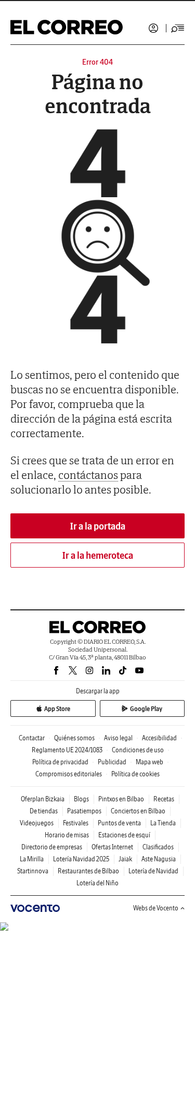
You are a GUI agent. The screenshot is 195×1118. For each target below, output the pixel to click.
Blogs (81, 799)
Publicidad (112, 762)
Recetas (163, 799)
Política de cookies (135, 774)
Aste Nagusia (158, 859)
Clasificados (158, 847)
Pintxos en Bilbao (121, 799)
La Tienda (163, 823)
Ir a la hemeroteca (97, 555)
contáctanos (88, 474)
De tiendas (44, 811)
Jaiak (125, 859)
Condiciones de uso (138, 750)
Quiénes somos (74, 738)
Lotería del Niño (97, 883)
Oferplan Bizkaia (42, 799)
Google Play (146, 709)
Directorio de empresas (51, 847)
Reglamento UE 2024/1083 (67, 750)
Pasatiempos (84, 811)
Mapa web (149, 762)
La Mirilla (32, 859)
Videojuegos (37, 823)
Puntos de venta (119, 823)
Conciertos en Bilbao (138, 811)
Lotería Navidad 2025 (81, 859)
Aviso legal (118, 738)
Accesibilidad (159, 738)
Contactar (32, 738)
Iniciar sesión (153, 28)
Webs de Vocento (155, 908)
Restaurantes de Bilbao (88, 871)
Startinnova (32, 871)
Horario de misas (67, 835)
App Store (57, 709)
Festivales (75, 823)
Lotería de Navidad (153, 871)
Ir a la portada (97, 526)
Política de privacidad (60, 762)
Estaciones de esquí (124, 835)
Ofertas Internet (112, 847)
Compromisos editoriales (68, 774)
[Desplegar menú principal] (178, 28)
